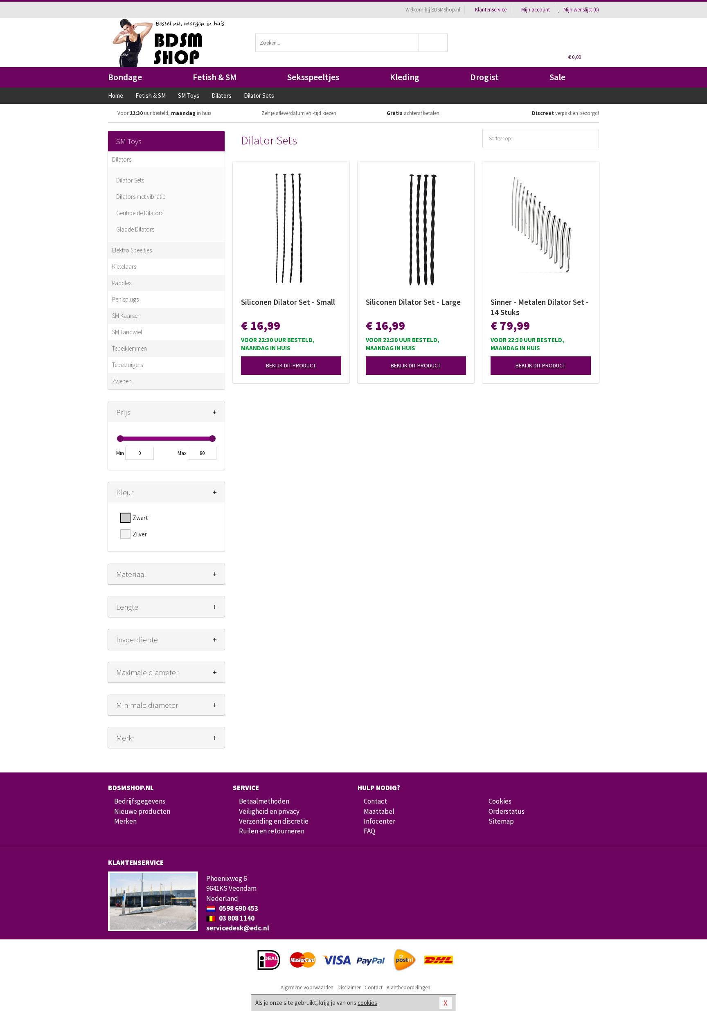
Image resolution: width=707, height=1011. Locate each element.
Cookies (500, 801)
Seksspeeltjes (313, 77)
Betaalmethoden (264, 801)
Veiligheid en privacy (269, 811)
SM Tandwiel (127, 332)
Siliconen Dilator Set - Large (413, 302)
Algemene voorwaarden (307, 987)
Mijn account (535, 9)
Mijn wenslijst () (580, 9)
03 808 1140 (236, 918)
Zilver (140, 534)
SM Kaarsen (126, 316)
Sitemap (501, 821)
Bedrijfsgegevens (139, 801)
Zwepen (122, 381)
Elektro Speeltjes (132, 250)
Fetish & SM (214, 77)
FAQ (369, 830)
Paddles (121, 283)
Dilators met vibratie (140, 196)
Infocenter (379, 821)
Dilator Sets (130, 180)
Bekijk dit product (291, 365)
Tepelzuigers (127, 365)
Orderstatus (507, 811)
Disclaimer (349, 987)
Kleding (404, 77)
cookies (367, 1002)
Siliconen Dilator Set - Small (288, 302)
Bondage (125, 77)
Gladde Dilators (135, 229)
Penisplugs (125, 299)
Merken (125, 821)
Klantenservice (491, 9)
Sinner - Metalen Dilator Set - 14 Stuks (540, 307)
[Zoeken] (433, 43)
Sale (557, 77)
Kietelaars (124, 266)
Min (120, 453)
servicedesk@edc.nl (237, 927)
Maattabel (379, 811)
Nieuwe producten (142, 811)
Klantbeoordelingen (408, 987)
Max (182, 453)
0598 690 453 (238, 908)
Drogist (484, 77)
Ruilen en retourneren (271, 830)
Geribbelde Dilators (139, 213)
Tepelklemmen (129, 348)
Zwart (140, 518)
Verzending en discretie (273, 821)
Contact (375, 801)
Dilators (121, 159)
